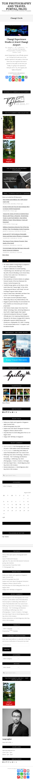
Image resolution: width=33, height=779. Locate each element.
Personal (14, 49)
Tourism (14, 52)
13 (16, 504)
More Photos (6, 403)
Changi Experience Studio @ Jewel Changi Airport (16, 42)
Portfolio (18, 50)
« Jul (3, 517)
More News (5, 255)
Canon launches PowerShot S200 (11, 565)
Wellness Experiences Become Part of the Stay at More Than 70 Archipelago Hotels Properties (16, 228)
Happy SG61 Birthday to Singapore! (13, 436)
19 (12, 507)
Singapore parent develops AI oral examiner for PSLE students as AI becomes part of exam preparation (17, 304)
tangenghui (7, 739)
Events (10, 49)
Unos (15, 768)
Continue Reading (16, 73)
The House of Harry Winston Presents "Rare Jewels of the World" (15, 242)
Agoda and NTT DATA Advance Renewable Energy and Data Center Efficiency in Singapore (16, 235)
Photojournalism (10, 50)
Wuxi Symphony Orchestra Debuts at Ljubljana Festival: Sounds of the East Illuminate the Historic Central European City (16, 281)
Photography (21, 49)
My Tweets (5, 536)
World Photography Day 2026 (12, 426)
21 (20, 507)
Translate (15, 631)
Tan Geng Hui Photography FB (16, 523)
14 (20, 504)
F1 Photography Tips (8, 567)
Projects (24, 50)
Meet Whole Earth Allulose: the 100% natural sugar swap (15, 200)
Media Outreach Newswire (17, 261)
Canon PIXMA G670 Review (10, 559)
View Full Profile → (7, 742)
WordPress (23, 768)
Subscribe (7, 649)
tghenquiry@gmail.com (8, 750)
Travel (19, 52)
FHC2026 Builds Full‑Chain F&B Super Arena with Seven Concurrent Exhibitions (16, 249)
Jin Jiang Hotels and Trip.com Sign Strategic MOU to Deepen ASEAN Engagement (16, 207)
